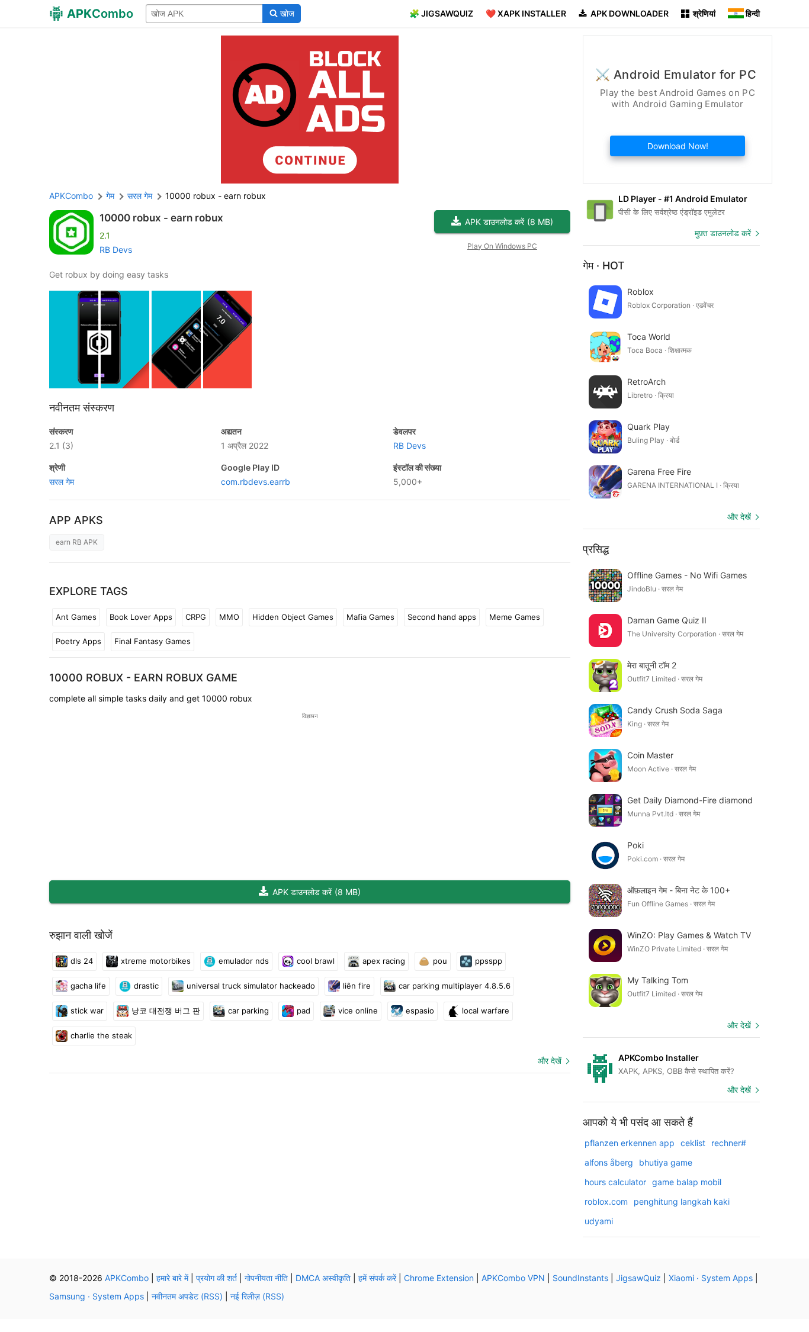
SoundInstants (580, 1278)
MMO (229, 617)
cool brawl (316, 961)
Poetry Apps (78, 641)
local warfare (485, 1010)
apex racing (383, 961)
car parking (248, 1010)
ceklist (692, 1143)
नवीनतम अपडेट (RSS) (187, 1296)
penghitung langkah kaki (682, 1201)
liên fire (357, 985)
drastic (146, 985)
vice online (358, 1010)
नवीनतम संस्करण (81, 407)
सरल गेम (61, 482)
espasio (420, 1010)
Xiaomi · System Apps (711, 1278)
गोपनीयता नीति (266, 1278)
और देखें (549, 1061)
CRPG (195, 617)
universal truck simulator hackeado (251, 985)
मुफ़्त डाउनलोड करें (723, 233)
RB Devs (115, 249)
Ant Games (76, 617)
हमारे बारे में (172, 1278)
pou (440, 961)
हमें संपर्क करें (377, 1278)
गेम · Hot (604, 265)
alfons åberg (609, 1162)
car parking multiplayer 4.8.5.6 (455, 985)
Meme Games (514, 617)
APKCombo (71, 196)
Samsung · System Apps (96, 1296)
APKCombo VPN (513, 1278)
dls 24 (81, 961)
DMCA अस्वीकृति (323, 1278)
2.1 (61, 445)
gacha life (88, 985)
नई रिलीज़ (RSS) (257, 1296)
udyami (599, 1221)
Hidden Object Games (292, 617)
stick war (87, 1010)
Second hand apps (441, 617)
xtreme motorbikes (156, 961)
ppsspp (488, 961)
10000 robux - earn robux (161, 218)
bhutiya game (665, 1162)
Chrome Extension (439, 1278)
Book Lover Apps (141, 617)
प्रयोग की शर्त (216, 1278)
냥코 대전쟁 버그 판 (165, 1010)
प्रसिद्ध (596, 549)
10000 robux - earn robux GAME (143, 677)
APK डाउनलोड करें (509, 222)
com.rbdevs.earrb (255, 482)
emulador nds (244, 961)
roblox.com (606, 1201)
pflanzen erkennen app (630, 1143)
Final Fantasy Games (152, 641)
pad (303, 1010)
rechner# (728, 1143)
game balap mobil (686, 1182)
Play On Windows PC (502, 246)
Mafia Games (370, 617)
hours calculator (615, 1182)
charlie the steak (101, 1035)
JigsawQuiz (638, 1278)
